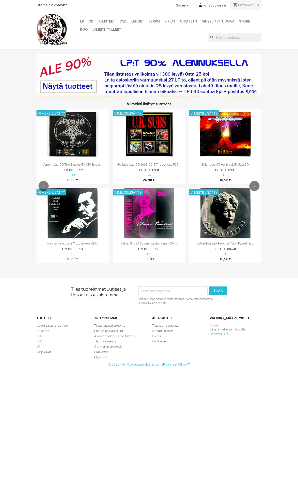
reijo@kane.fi (219, 333)
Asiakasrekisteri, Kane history (114, 336)
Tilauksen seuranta (165, 325)
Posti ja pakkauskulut (108, 331)
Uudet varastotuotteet (52, 325)
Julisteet (106, 21)
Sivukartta (101, 352)
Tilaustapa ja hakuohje (109, 325)
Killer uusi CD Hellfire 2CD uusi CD (225, 164)
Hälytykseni (160, 341)
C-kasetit (188, 21)
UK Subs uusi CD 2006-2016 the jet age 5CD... (149, 164)
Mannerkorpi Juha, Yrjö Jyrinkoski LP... (73, 243)
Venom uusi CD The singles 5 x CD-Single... (72, 164)
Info (84, 29)
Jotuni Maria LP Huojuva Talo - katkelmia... (225, 243)
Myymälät (100, 357)
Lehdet (137, 21)
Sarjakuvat (43, 352)
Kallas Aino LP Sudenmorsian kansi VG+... (149, 243)
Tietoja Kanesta (105, 341)
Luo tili (156, 336)
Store (244, 21)
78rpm (154, 21)
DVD (123, 21)
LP (82, 21)
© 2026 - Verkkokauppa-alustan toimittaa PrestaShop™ (149, 364)
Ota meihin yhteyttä (51, 5)
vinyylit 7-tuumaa (218, 21)
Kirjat (169, 21)
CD (91, 21)
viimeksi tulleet (106, 29)
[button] (44, 186)
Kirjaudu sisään (162, 331)
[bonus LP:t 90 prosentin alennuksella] (149, 75)
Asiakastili (162, 318)
